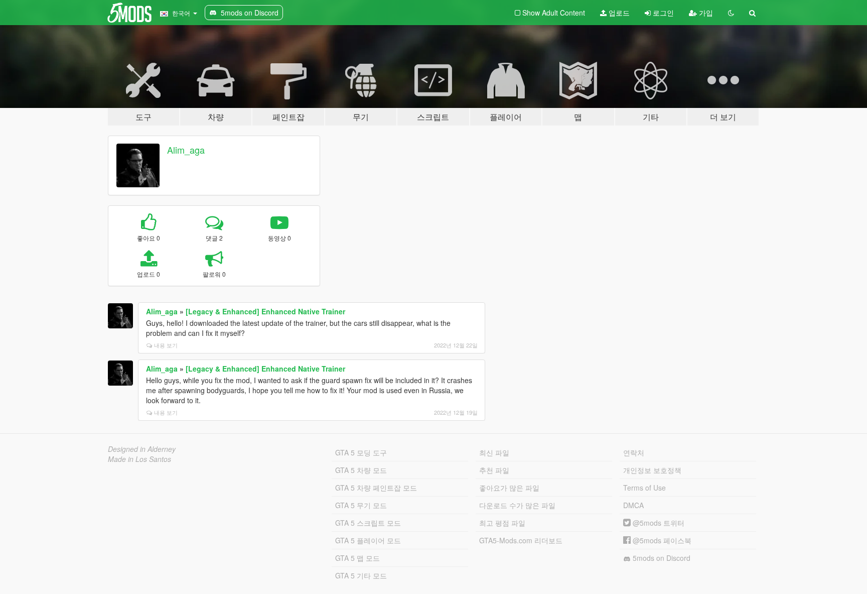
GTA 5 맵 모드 (357, 558)
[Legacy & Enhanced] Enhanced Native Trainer (265, 311)
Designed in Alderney (142, 449)
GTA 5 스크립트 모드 (368, 523)
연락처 (633, 452)
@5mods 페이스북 (661, 540)
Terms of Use (644, 488)
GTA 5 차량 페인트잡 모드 (376, 488)
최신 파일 (494, 452)
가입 (705, 13)
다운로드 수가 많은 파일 (517, 505)
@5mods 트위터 (657, 523)
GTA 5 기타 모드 (361, 575)
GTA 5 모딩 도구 (361, 452)
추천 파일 (494, 470)
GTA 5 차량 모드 (361, 470)
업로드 (618, 13)
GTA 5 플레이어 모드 (368, 540)
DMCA (633, 505)
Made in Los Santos (139, 459)
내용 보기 (166, 345)
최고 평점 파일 (502, 523)
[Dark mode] (731, 12)
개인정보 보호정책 (652, 470)
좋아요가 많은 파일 (509, 488)
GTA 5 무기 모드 (361, 505)
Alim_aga (186, 149)
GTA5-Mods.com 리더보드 (520, 540)
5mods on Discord (660, 558)
